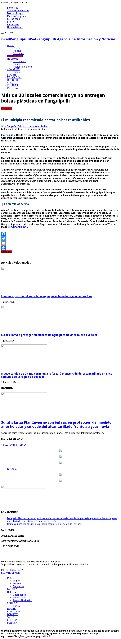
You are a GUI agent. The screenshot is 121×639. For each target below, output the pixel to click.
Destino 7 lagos (15, 13)
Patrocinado (13, 19)
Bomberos (12, 7)
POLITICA (12, 88)
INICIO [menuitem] (10, 578)
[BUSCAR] (2, 33)
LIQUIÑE (12, 74)
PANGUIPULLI (15, 56)
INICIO (10, 45)
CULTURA (12, 85)
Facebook (12, 469)
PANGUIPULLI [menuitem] (14, 589)
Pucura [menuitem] (17, 606)
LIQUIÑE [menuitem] (11, 608)
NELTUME (12, 59)
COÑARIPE (13, 69)
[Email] (60, 243)
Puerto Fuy (18, 64)
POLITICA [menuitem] (12, 622)
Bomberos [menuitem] (18, 586)
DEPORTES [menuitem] (12, 614)
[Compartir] (60, 248)
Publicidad (13, 24)
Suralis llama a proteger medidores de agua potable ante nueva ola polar (49, 334)
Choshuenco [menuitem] (19, 594)
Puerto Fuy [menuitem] (19, 597)
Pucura (17, 72)
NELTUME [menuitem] (12, 592)
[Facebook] (60, 234)
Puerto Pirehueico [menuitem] (22, 600)
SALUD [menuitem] (10, 617)
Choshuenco (19, 61)
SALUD (11, 82)
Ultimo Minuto (15, 27)
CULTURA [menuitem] (12, 620)
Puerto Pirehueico (22, 66)
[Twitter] (60, 238)
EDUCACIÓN (14, 77)
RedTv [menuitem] (16, 580)
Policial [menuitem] (17, 583)
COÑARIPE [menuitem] (12, 603)
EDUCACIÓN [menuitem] (13, 611)
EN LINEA (13, 444)
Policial (17, 51)
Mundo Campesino (17, 16)
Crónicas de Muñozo (18, 10)
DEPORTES (13, 80)
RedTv (10, 21)
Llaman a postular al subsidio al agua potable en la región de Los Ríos (46, 296)
